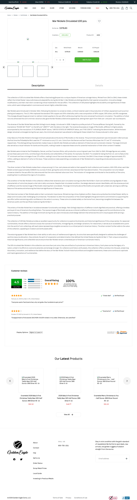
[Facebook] (14, 459)
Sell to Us (36, 458)
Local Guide (37, 473)
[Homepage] (12, 8)
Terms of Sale (58, 498)
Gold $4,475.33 (18, 2)
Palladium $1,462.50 (96, 2)
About (35, 443)
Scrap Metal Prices (40, 468)
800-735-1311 (63, 446)
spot (118, 444)
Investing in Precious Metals (43, 479)
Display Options (22, 332)
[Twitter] (21, 459)
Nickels (16, 15)
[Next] (52, 67)
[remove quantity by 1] (57, 60)
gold (120, 442)
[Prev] (3, 67)
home (9, 15)
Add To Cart (87, 60)
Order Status (37, 463)
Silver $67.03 (42, 2)
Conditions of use (80, 498)
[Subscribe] (126, 458)
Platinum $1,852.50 (68, 2)
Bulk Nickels (24, 15)
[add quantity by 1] (63, 60)
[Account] (122, 8)
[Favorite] (99, 21)
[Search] (131, 8)
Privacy (68, 498)
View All (67, 415)
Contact (36, 448)
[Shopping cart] (126, 8)
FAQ (34, 453)
